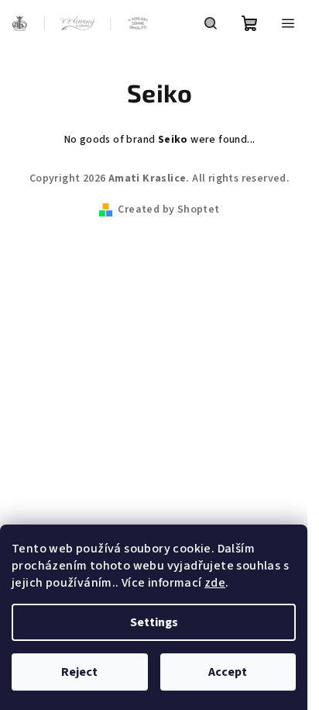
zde (214, 582)
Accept (227, 672)
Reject (79, 672)
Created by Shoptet (168, 209)
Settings (154, 622)
